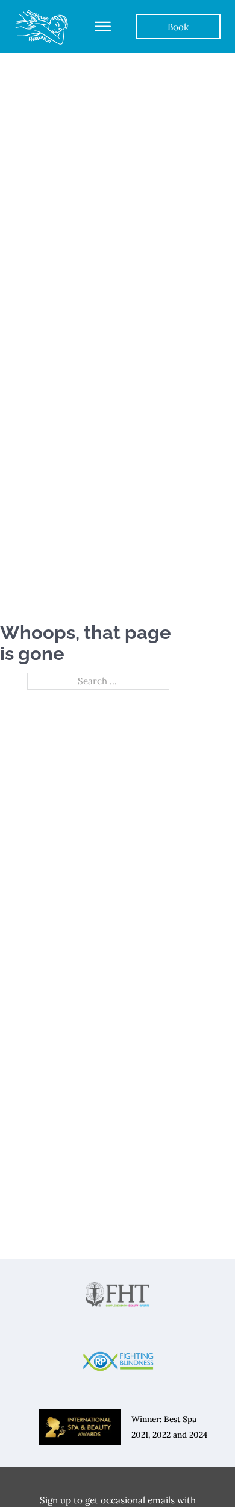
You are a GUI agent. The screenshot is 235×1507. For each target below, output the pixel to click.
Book (178, 27)
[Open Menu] (103, 26)
